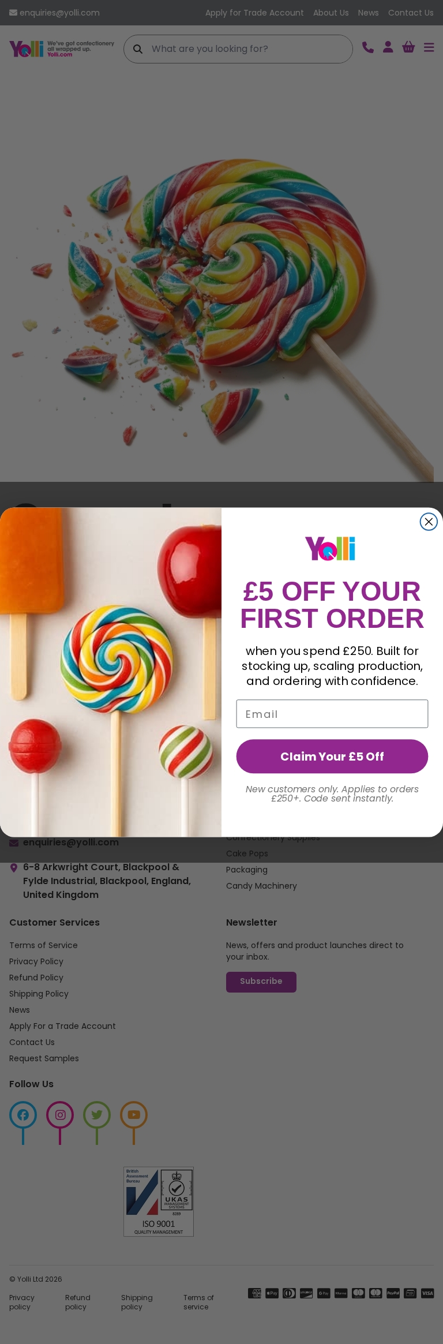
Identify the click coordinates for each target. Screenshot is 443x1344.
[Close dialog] (429, 521)
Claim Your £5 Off (332, 756)
